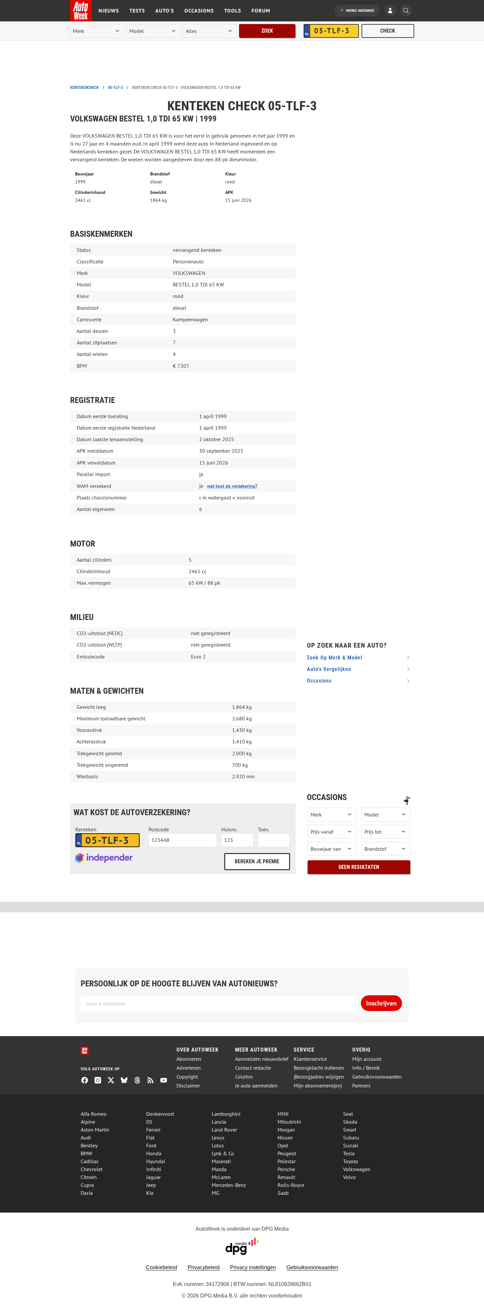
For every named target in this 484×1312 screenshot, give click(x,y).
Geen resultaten (358, 867)
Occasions (199, 10)
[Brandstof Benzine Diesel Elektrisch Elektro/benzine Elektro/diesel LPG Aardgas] (386, 849)
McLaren (221, 1177)
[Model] (386, 814)
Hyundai (155, 1161)
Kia (149, 1193)
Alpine (88, 1121)
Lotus (218, 1145)
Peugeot (287, 1153)
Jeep (151, 1185)
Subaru (351, 1137)
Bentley (89, 1145)
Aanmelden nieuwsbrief (261, 1059)
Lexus (218, 1137)
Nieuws (108, 10)
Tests (137, 10)
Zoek (267, 31)
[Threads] (140, 1080)
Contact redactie (253, 1068)
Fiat (150, 1137)
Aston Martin (95, 1129)
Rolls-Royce (291, 1185)
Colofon (244, 1077)
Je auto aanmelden (256, 1086)
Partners (361, 1086)
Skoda (350, 1121)
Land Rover (224, 1129)
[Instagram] (100, 1080)
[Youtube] (166, 1080)
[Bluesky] (126, 1080)
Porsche (286, 1169)
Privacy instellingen (253, 1267)
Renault (286, 1177)
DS (149, 1121)
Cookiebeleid (161, 1267)
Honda (153, 1153)
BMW (86, 1153)
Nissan (285, 1137)
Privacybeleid (204, 1267)
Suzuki (350, 1145)
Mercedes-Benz (229, 1185)
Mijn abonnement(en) (318, 1086)
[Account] (392, 11)
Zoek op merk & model (334, 658)
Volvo (349, 1177)
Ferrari (153, 1129)
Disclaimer (188, 1086)
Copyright (187, 1077)
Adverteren (188, 1068)
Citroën (89, 1177)
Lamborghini (226, 1114)
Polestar (287, 1161)
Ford (151, 1145)
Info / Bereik (366, 1068)
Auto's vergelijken (329, 669)
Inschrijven (381, 1003)
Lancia (219, 1121)
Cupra (87, 1185)
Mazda (219, 1169)
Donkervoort (160, 1114)
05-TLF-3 (115, 88)
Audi (86, 1137)
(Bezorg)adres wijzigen (319, 1077)
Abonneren (188, 1059)
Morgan (286, 1129)
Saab (283, 1193)
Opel (283, 1145)
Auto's (164, 10)
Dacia (87, 1193)
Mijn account (366, 1059)
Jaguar (153, 1177)
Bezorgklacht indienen (319, 1068)
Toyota (350, 1161)
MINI (283, 1114)
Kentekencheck (84, 88)
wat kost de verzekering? (232, 486)
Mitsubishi (289, 1121)
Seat (348, 1114)
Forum (261, 10)
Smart (349, 1129)
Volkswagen (356, 1169)
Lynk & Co (223, 1153)
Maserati (221, 1161)
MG (215, 1193)
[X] (113, 1080)
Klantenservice (310, 1059)
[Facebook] (87, 1080)
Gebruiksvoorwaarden (377, 1077)
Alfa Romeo (94, 1114)
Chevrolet (91, 1169)
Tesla (349, 1153)
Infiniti (153, 1169)
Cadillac (90, 1161)
